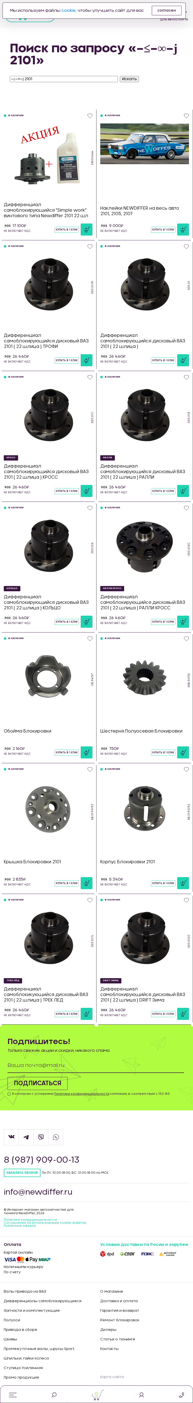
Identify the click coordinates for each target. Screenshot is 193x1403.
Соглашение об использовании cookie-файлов (45, 1222)
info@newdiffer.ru (38, 1192)
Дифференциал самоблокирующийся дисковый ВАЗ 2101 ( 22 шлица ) (142, 341)
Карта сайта (112, 1377)
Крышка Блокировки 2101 (32, 862)
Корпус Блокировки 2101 (127, 862)
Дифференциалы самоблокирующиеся (42, 1301)
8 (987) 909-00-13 (41, 1160)
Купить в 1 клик (67, 230)
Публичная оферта (20, 1225)
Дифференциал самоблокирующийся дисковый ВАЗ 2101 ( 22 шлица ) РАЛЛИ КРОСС (142, 602)
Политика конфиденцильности (30, 1219)
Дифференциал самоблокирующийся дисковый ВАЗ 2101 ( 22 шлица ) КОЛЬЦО (46, 602)
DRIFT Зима (111, 980)
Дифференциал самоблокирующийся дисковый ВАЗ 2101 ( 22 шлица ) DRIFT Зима (142, 994)
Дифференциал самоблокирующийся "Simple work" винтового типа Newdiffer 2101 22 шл (46, 210)
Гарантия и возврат (119, 1311)
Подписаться (37, 1083)
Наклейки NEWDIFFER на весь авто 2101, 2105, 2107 (139, 211)
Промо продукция (21, 1377)
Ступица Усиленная (23, 1368)
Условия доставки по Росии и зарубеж (144, 1245)
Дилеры (108, 1330)
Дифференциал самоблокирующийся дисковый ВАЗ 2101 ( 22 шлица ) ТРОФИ (46, 341)
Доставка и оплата (119, 1301)
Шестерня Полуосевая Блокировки (141, 731)
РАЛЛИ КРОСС (112, 588)
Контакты (109, 1349)
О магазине (111, 1291)
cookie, (69, 11)
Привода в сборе (20, 1330)
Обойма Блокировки (27, 731)
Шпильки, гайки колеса (26, 1358)
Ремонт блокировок (119, 1320)
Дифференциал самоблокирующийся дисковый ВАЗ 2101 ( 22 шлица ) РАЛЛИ (142, 471)
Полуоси (12, 1320)
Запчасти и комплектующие (32, 1311)
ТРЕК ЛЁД (13, 980)
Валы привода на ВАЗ (25, 1291)
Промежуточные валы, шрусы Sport (39, 1349)
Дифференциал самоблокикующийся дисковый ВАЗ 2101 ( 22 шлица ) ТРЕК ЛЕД (46, 994)
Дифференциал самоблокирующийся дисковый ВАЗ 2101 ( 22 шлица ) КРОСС (46, 471)
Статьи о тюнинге (117, 1339)
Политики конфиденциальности (81, 1093)
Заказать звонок (22, 1172)
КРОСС (11, 458)
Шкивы (10, 1339)
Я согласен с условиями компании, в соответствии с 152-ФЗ (91, 1093)
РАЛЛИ (107, 458)
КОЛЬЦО (12, 588)
